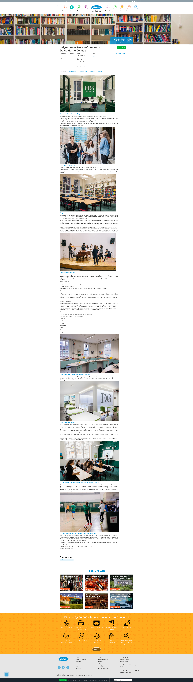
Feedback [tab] (92, 71)
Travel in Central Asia (103, 659)
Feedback (86, 1)
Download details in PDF (122, 53)
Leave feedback (124, 658)
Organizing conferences (104, 663)
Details (96, 649)
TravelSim (78, 664)
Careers (79, 1)
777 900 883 (92, 680)
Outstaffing (101, 666)
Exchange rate (66, 1)
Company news (124, 661)
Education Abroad (80, 663)
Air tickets (78, 658)
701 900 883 (82, 680)
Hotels (99, 658)
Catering (100, 664)
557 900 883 (103, 680)
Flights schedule (58, 1)
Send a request (121, 47)
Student (62, 560)
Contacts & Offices (125, 659)
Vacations (78, 661)
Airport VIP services (81, 659)
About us (73, 1)
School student (69, 560)
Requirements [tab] (72, 71)
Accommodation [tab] (83, 71)
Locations (92, 1)
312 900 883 (72, 680)
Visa (77, 666)
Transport (100, 661)
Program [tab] (63, 71)
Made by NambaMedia (103, 668)
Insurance (78, 668)
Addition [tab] (100, 71)
